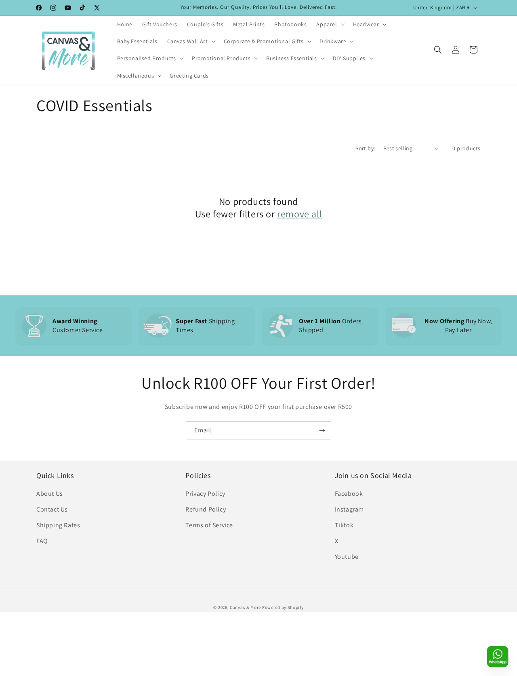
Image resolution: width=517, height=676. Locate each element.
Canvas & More (245, 607)
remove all (299, 214)
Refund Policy (205, 509)
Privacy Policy (205, 493)
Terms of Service (209, 525)
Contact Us (52, 509)
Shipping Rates (58, 525)
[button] (329, 24)
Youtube (347, 556)
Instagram (349, 509)
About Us (49, 493)
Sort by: (365, 148)
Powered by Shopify (283, 607)
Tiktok (344, 525)
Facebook (349, 493)
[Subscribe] (322, 430)
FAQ (42, 541)
